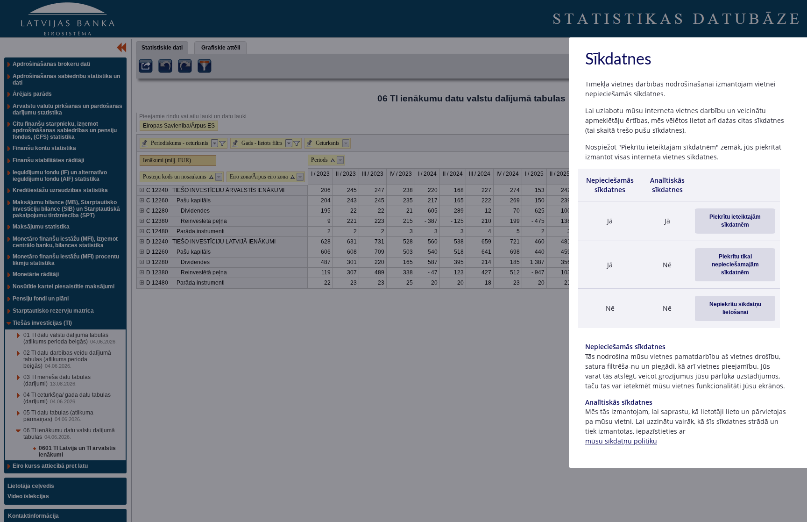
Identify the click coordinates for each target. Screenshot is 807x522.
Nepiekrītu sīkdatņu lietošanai (735, 308)
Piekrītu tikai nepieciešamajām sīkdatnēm (735, 264)
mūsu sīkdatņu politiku (621, 440)
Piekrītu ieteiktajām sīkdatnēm (735, 221)
